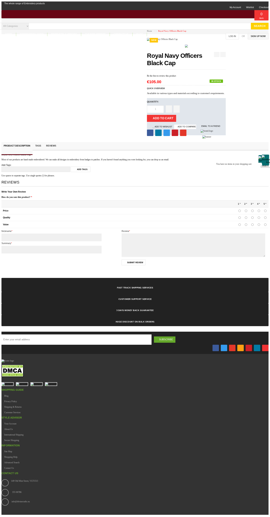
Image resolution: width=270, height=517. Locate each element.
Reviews (51, 145)
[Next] (223, 54)
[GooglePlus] (232, 348)
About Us (8, 429)
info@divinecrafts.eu (21, 501)
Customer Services (12, 412)
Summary (6, 243)
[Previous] (216, 54)
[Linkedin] (257, 348)
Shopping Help (10, 457)
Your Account (10, 423)
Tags (38, 145)
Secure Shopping (11, 440)
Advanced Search (11, 462)
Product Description (17, 145)
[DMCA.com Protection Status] (12, 376)
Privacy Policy (10, 401)
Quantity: (153, 101)
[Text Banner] (206, 136)
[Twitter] (224, 348)
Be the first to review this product (161, 76)
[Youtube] (265, 348)
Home (149, 31)
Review (126, 231)
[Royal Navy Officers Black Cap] (186, 46)
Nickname (6, 231)
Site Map (8, 451)
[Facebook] (216, 348)
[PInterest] (249, 348)
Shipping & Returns (13, 407)
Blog (6, 396)
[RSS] (240, 348)
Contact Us (9, 468)
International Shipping (14, 434)
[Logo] (7, 361)
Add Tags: (6, 165)
